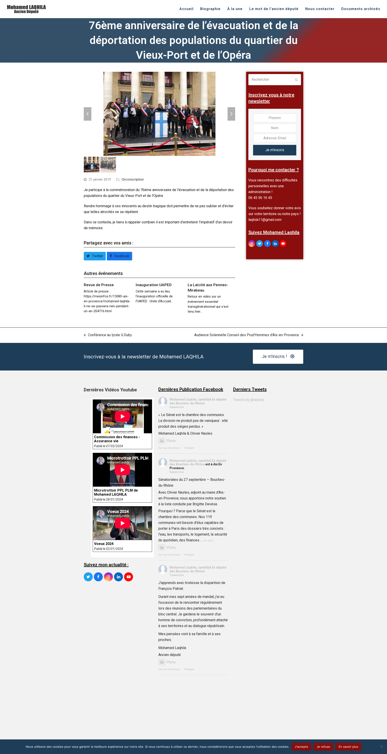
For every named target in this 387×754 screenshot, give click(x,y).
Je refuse (323, 746)
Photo (171, 441)
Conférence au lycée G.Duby (108, 335)
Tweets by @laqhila (248, 400)
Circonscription (133, 179)
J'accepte (301, 746)
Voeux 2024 (104, 544)
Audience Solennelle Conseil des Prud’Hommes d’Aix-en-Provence (246, 335)
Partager (189, 448)
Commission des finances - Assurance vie (117, 439)
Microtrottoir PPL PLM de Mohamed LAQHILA (116, 492)
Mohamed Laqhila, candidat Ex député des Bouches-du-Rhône (198, 401)
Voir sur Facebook (169, 448)
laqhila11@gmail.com (265, 220)
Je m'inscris (274, 150)
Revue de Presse (99, 285)
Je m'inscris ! (274, 356)
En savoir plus (348, 746)
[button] (87, 114)
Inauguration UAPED (154, 285)
